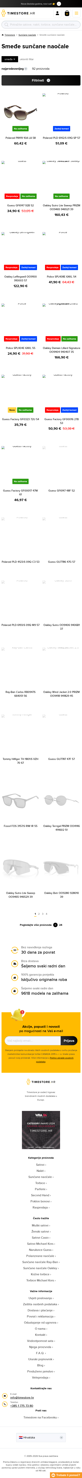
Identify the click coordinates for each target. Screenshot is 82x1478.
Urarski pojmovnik (40, 1359)
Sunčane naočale (27, 34)
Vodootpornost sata (40, 1341)
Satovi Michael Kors (40, 1243)
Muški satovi (40, 1225)
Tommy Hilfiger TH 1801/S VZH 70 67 (20, 761)
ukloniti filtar (27, 59)
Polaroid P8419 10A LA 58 (21, 138)
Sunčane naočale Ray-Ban (40, 1262)
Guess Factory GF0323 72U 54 (20, 419)
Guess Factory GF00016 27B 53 (61, 421)
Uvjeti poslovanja (40, 1298)
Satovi (40, 1164)
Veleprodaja (40, 1377)
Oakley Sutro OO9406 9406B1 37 (61, 627)
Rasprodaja (40, 1207)
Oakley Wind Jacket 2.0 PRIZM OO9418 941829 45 (61, 694)
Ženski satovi (40, 1231)
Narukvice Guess (40, 1250)
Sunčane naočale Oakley (40, 1268)
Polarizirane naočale (40, 1256)
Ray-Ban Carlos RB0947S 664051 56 (20, 694)
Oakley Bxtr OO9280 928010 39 (61, 895)
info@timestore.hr (22, 1397)
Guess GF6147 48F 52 (61, 490)
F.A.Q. (40, 1353)
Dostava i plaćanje (40, 1310)
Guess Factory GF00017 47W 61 (20, 492)
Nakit (40, 1171)
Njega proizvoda (40, 1347)
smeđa (8, 59)
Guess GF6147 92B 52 (20, 205)
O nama (40, 1328)
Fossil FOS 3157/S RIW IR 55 (20, 826)
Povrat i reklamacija (40, 1316)
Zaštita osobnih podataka (40, 1304)
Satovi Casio (40, 1237)
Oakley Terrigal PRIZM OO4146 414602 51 (61, 828)
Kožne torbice (40, 1274)
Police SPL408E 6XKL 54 (61, 276)
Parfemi (40, 1189)
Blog (40, 1365)
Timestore (10, 34)
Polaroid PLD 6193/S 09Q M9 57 (20, 625)
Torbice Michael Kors (40, 1280)
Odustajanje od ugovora (40, 1322)
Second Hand (40, 1195)
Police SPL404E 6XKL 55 (20, 348)
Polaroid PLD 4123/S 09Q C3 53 (20, 562)
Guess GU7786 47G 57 (61, 562)
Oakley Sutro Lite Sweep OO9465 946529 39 (20, 895)
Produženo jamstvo (40, 1371)
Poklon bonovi (40, 1201)
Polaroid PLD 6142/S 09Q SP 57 (61, 138)
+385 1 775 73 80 (21, 1406)
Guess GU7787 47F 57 (61, 759)
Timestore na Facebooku (40, 1417)
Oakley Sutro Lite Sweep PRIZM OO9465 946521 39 (61, 207)
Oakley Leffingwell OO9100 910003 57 (20, 278)
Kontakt (40, 1335)
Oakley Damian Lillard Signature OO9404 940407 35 (61, 350)
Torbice (40, 1183)
